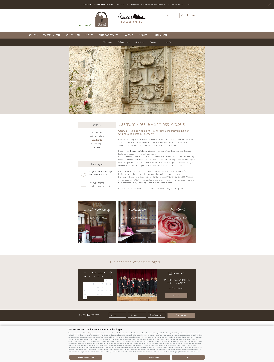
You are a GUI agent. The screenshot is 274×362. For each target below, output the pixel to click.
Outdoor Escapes (108, 35)
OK (188, 357)
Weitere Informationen (86, 357)
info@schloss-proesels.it (99, 186)
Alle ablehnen (154, 357)
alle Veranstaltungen (176, 288)
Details (176, 295)
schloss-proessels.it (131, 18)
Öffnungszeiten (124, 42)
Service (143, 35)
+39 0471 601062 (96, 183)
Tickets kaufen (51, 35)
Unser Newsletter (89, 314)
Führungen (97, 164)
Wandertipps (155, 42)
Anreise (168, 42)
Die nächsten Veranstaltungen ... (137, 261)
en (167, 15)
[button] (205, 328)
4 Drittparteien (91, 333)
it (171, 15)
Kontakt (128, 35)
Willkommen (107, 42)
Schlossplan (73, 35)
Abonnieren (181, 315)
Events (89, 35)
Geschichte (139, 42)
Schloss (33, 35)
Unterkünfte (160, 35)
